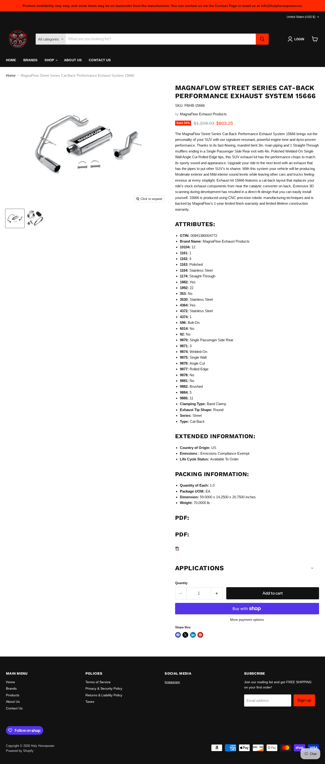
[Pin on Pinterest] (200, 635)
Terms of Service (98, 682)
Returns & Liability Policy (103, 695)
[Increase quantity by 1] (217, 593)
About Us (73, 60)
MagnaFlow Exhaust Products (203, 114)
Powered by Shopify (20, 751)
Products (12, 695)
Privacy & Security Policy (103, 688)
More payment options (247, 619)
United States (301, 17)
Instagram (172, 682)
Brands (30, 60)
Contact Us (100, 60)
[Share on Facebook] (178, 635)
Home (11, 60)
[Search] (262, 39)
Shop (49, 60)
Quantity (181, 583)
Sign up (304, 700)
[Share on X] (185, 635)
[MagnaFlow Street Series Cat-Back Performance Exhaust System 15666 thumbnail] (14, 218)
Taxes (89, 701)
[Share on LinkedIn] (193, 635)
